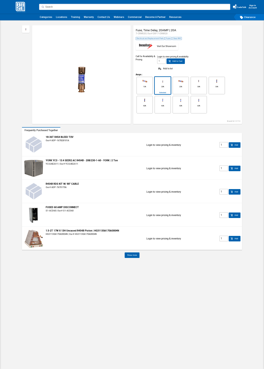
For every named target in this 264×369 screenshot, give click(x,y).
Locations (61, 17)
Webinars (119, 17)
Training (75, 17)
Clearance (247, 17)
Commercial (135, 17)
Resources (175, 17)
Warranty (89, 17)
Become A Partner (155, 17)
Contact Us (103, 17)
